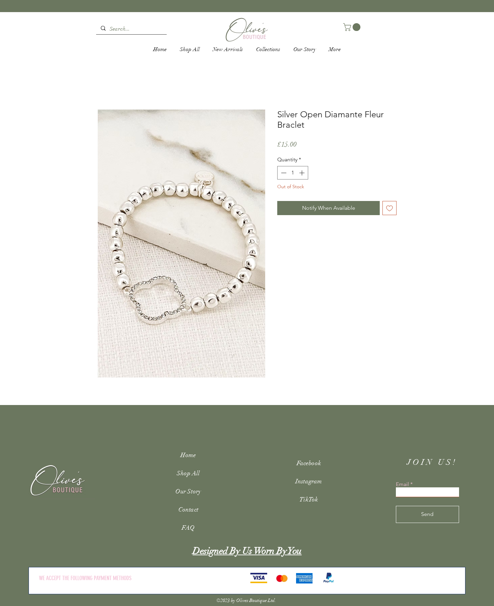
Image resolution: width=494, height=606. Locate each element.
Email (402, 484)
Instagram (308, 481)
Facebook (309, 463)
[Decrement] (283, 172)
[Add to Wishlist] (389, 208)
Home (188, 455)
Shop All (188, 473)
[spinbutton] (293, 172)
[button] (352, 27)
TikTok (308, 499)
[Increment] (302, 172)
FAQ (188, 527)
